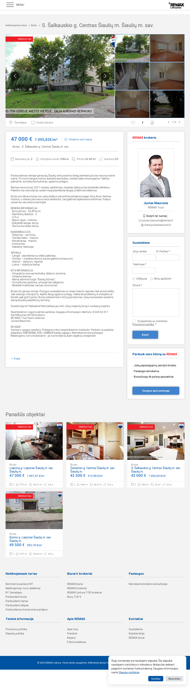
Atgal (17, 358)
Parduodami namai (17, 601)
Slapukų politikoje (129, 672)
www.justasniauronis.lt (157, 224)
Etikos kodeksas (76, 642)
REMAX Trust (156, 207)
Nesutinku (174, 678)
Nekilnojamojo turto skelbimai (23, 588)
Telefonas (139, 264)
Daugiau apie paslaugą (155, 390)
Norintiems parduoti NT (19, 584)
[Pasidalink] (143, 122)
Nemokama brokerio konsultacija (148, 584)
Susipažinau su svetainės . (149, 323)
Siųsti (145, 334)
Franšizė (72, 633)
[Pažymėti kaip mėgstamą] (133, 122)
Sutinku (155, 678)
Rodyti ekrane (45, 122)
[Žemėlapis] (48, 454)
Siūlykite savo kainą (80, 139)
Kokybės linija (136, 633)
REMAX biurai (75, 584)
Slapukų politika (15, 633)
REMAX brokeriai (77, 588)
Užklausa (141, 278)
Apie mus (72, 629)
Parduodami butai (16, 596)
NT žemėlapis (14, 592)
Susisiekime (136, 629)
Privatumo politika (143, 324)
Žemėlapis (20, 122)
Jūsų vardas (139, 251)
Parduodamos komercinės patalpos (27, 609)
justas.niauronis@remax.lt (157, 220)
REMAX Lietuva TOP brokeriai (84, 592)
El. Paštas (163, 251)
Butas (34, 25)
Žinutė (137, 285)
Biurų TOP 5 (74, 596)
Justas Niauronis (156, 203)
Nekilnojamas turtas (16, 25)
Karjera (71, 637)
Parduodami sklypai (17, 605)
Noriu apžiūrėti (162, 278)
